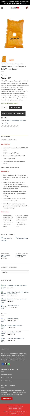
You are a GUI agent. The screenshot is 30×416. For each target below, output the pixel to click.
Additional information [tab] (8, 140)
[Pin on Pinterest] (14, 126)
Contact (23, 411)
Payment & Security (6, 378)
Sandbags (20, 64)
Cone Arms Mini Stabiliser (5, 255)
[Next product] (2, 74)
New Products (10, 120)
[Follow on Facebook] (2, 364)
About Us (6, 411)
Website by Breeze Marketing (15, 406)
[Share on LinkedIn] (17, 126)
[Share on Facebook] (5, 126)
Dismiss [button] (23, 3)
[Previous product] (6, 74)
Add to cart (15, 107)
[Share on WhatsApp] (2, 126)
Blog (18, 411)
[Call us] (8, 364)
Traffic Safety (11, 64)
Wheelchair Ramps (21, 255)
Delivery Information (7, 374)
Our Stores (13, 411)
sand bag (5, 123)
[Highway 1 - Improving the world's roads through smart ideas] (14, 8)
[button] (2, 8)
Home (3, 64)
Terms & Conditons (6, 381)
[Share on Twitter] (8, 126)
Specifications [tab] (5, 136)
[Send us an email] (5, 364)
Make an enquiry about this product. (13, 113)
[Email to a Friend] (11, 126)
